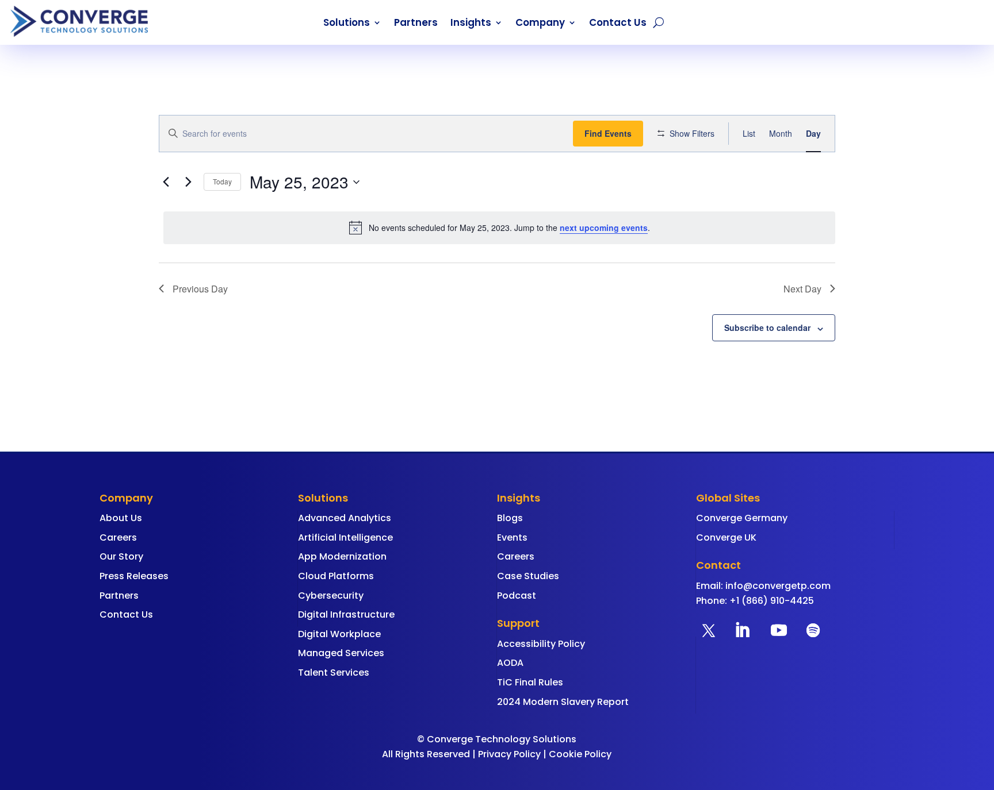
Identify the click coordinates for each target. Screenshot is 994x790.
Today (222, 181)
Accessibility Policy (541, 643)
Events (512, 537)
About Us (121, 518)
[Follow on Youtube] (779, 630)
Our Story (121, 556)
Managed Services (341, 653)
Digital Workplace (339, 634)
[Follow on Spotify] (813, 630)
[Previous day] (166, 182)
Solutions (346, 23)
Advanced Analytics (344, 518)
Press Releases (134, 576)
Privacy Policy (509, 754)
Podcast (516, 595)
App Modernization (342, 556)
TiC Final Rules (530, 682)
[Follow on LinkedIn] (742, 630)
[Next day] (188, 182)
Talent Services (333, 672)
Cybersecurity (331, 595)
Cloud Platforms (336, 576)
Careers (118, 537)
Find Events (608, 133)
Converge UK (726, 537)
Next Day (802, 288)
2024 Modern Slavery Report (563, 701)
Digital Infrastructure (346, 614)
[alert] (499, 227)
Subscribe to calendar (767, 327)
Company (540, 23)
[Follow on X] (708, 630)
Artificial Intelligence (345, 537)
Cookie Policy (580, 754)
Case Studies (528, 576)
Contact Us (618, 23)
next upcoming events (604, 227)
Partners (416, 23)
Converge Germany (741, 518)
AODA (510, 662)
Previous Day (200, 288)
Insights (470, 23)
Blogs (510, 518)
